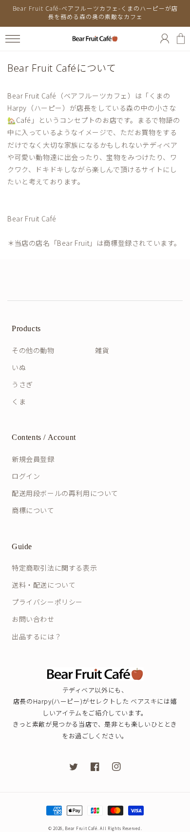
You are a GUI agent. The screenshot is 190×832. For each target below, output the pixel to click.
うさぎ (22, 384)
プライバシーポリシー (47, 602)
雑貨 (102, 350)
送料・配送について (44, 585)
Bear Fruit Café (81, 828)
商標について (33, 510)
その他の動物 (33, 350)
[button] (12, 39)
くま (19, 401)
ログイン (26, 476)
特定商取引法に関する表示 (54, 568)
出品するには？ (36, 636)
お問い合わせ (33, 619)
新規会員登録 (33, 459)
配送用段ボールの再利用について (65, 493)
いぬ (19, 367)
